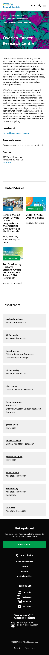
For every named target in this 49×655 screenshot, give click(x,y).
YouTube (27, 606)
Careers (24, 566)
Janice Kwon (12, 424)
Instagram (27, 597)
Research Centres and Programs (15, 19)
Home (5, 15)
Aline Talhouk (12, 472)
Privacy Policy (30, 648)
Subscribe (23, 544)
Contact (17, 648)
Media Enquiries (24, 576)
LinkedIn (27, 592)
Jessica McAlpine (14, 456)
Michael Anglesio (14, 319)
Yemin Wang (12, 488)
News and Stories (24, 561)
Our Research (16, 15)
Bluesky (27, 601)
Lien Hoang (11, 386)
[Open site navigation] (44, 5)
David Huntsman (14, 402)
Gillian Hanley (12, 370)
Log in (32, 5)
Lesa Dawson (12, 351)
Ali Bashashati (13, 335)
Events (24, 571)
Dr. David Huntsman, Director (16, 133)
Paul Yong (10, 507)
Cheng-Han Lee (13, 440)
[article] (13, 220)
